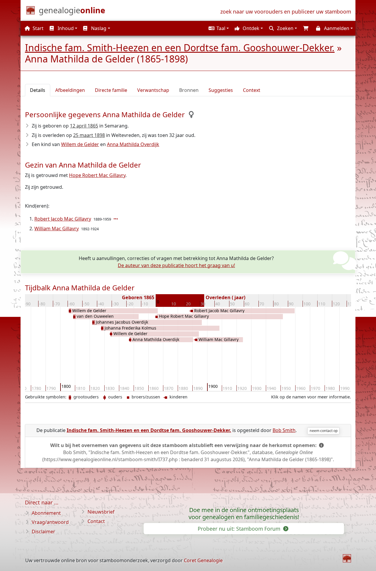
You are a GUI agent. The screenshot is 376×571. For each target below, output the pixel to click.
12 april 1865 (84, 126)
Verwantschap (153, 90)
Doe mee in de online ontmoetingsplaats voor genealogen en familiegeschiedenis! (244, 514)
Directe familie (111, 90)
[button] (218, 28)
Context (251, 90)
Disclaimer (43, 531)
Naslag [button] (98, 28)
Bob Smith (284, 430)
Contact (96, 521)
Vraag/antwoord (50, 522)
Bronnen (189, 90)
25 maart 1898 (89, 135)
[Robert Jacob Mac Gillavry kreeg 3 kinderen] (116, 219)
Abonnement (46, 513)
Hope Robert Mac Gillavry (97, 175)
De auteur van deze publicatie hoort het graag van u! (176, 265)
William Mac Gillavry (56, 228)
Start (37, 28)
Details (37, 90)
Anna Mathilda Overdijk (133, 144)
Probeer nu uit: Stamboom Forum (240, 528)
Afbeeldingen (70, 90)
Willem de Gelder (80, 144)
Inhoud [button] (65, 28)
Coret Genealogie (203, 560)
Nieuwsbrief (101, 512)
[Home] (347, 558)
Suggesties (221, 90)
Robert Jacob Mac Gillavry (62, 219)
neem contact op (324, 430)
